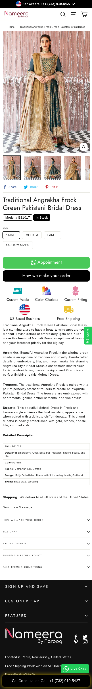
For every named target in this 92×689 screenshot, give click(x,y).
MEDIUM (32, 235)
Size (6, 228)
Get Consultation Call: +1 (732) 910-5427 (46, 681)
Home (11, 27)
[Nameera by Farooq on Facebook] (75, 636)
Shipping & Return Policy (22, 555)
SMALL (11, 235)
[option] (46, 92)
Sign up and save (26, 586)
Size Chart (11, 531)
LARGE (52, 235)
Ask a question (15, 543)
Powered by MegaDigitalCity (20, 674)
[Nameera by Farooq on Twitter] (85, 636)
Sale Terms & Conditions (22, 567)
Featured (16, 615)
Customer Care (23, 601)
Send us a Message (17, 507)
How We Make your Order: (24, 520)
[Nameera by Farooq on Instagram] (85, 641)
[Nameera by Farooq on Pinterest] (75, 641)
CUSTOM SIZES (17, 245)
